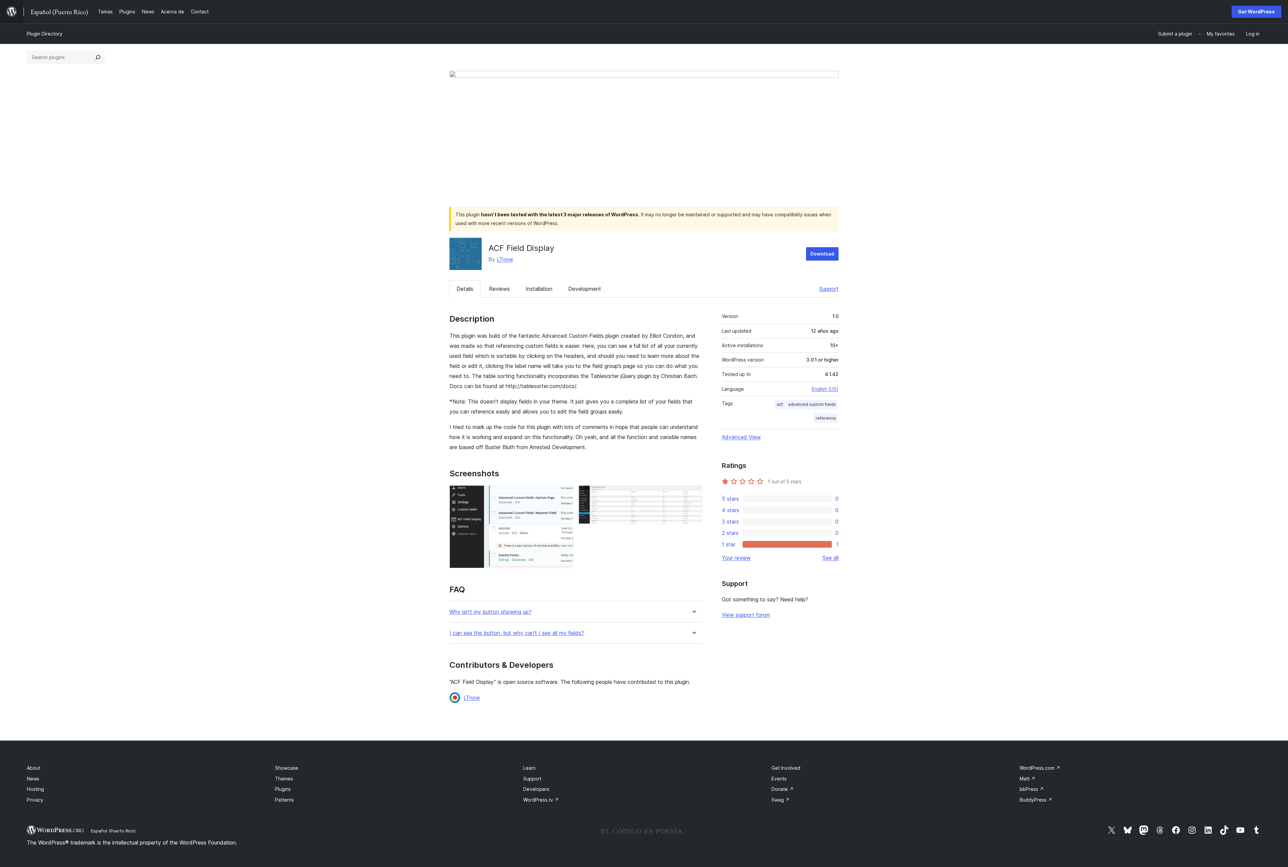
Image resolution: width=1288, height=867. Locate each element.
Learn (529, 768)
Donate (782, 789)
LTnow (505, 259)
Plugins (283, 789)
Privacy (35, 800)
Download (822, 254)
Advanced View (741, 437)
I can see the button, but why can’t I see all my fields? (516, 633)
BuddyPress (1036, 800)
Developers (536, 789)
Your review (736, 557)
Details (465, 288)
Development (584, 288)
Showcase (286, 768)
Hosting (35, 789)
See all (830, 557)
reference (826, 418)
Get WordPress (1256, 11)
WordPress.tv (541, 800)
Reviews (499, 288)
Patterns (284, 800)
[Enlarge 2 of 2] (693, 494)
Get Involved (785, 768)
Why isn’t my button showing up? (490, 612)
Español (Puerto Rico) (113, 830)
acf (780, 404)
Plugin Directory (44, 34)
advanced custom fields (812, 404)
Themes (284, 778)
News (33, 778)
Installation (539, 288)
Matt (1027, 778)
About (33, 768)
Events (779, 778)
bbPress (1032, 789)
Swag (780, 800)
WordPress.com (1040, 768)
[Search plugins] (98, 57)
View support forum (746, 614)
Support (829, 288)
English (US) (825, 389)
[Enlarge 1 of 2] (564, 494)
